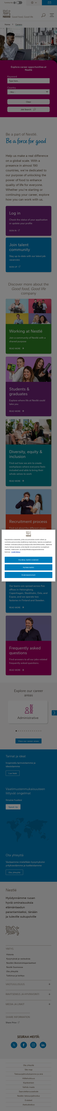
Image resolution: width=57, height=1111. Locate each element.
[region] (28, 555)
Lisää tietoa (15, 552)
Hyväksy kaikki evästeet (28, 560)
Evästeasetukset (29, 575)
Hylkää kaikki (28, 567)
